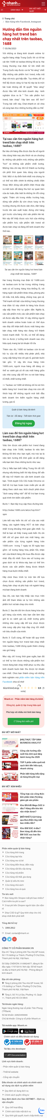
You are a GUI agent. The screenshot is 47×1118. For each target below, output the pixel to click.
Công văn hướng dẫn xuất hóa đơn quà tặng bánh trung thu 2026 (31, 754)
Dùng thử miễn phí (24, 721)
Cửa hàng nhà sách (14, 885)
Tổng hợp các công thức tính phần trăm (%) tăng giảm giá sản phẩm (32, 797)
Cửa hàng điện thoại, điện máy (19, 865)
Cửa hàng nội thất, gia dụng (18, 877)
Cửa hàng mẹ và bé (14, 860)
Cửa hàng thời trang (14, 852)
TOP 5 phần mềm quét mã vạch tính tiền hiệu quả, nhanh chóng (32, 765)
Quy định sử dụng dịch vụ (16, 1091)
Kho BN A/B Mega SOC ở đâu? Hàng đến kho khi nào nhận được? (32, 808)
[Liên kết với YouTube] (14, 939)
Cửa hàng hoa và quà (15, 889)
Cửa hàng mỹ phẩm (14, 873)
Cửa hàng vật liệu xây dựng (18, 869)
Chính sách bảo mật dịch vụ (18, 1111)
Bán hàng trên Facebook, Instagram (23, 22)
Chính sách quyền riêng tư (17, 1095)
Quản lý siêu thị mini (14, 881)
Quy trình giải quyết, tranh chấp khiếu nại (24, 1115)
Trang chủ (9, 18)
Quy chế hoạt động (14, 1107)
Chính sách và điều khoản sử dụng (21, 1037)
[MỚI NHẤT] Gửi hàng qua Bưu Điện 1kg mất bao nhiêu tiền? (31, 820)
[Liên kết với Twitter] (9, 939)
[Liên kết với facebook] (4, 939)
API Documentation (16, 1055)
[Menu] (43, 3)
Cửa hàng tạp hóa (13, 856)
